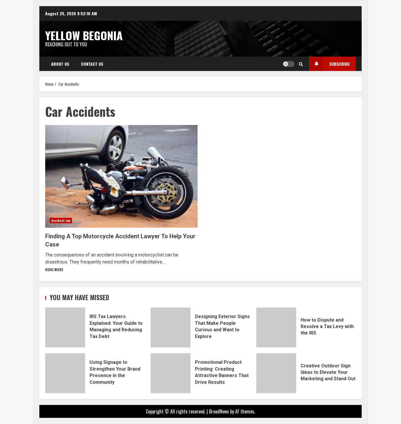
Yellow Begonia (84, 35)
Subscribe (339, 64)
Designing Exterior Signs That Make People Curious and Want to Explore (171, 327)
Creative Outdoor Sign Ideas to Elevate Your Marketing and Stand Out (276, 373)
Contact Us (92, 64)
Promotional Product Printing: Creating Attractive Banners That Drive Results (171, 373)
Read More (54, 269)
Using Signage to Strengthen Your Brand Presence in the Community (65, 373)
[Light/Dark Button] (288, 64)
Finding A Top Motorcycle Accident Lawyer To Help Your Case (121, 176)
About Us (60, 64)
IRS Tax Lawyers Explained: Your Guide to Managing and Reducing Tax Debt (65, 327)
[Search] (301, 64)
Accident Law (60, 220)
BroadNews (219, 411)
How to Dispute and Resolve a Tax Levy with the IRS (276, 327)
